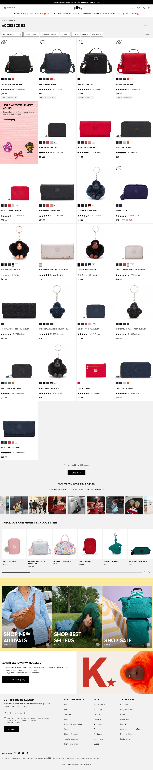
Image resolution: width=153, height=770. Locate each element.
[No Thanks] (114, 363)
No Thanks (107, 402)
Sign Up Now (89, 402)
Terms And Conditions (91, 396)
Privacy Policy (95, 393)
